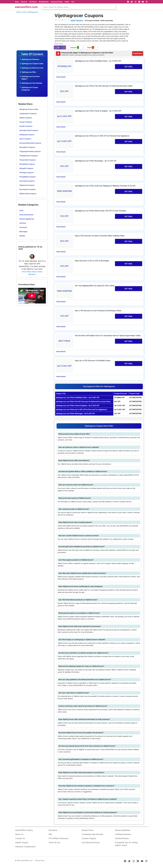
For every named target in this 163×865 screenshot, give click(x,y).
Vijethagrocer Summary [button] (30, 59)
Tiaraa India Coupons (27, 160)
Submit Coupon (21, 842)
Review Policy (87, 830)
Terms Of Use (54, 842)
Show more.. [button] (59, 44)
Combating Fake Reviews (92, 834)
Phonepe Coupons (26, 172)
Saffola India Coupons (27, 194)
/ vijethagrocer (32, 12)
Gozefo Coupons (25, 126)
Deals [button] (90, 47)
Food (21, 210)
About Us (24, 2)
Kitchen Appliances (26, 219)
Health (67, 2)
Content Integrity (89, 838)
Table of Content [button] (32, 54)
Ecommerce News (57, 2)
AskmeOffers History (24, 830)
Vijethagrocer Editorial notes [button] (32, 68)
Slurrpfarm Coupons (27, 147)
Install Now (137, 53)
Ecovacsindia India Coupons (30, 143)
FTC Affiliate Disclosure (58, 838)
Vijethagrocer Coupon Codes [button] (32, 63)
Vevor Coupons (25, 139)
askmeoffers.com (26, 7)
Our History (33, 2)
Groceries (23, 227)
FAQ (50, 834)
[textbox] (79, 7)
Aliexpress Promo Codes (28, 109)
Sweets (22, 236)
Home (17, 2)
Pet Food (22, 223)
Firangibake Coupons (27, 177)
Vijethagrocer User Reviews (32, 83)
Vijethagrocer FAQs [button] (29, 72)
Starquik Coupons (26, 168)
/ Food (23, 12)
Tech (72, 2)
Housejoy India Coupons (28, 130)
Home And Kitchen (26, 215)
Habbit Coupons (25, 118)
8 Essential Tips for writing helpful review (126, 843)
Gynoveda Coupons (27, 181)
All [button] (59, 47)
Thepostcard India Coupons (30, 151)
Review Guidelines (122, 830)
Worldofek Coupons (27, 164)
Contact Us (20, 838)
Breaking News (44, 2)
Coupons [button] (74, 47)
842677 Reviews (77, 20)
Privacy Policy (39, 860)
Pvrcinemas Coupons (27, 189)
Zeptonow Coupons (27, 185)
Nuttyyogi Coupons (26, 134)
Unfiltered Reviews (123, 834)
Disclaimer (53, 830)
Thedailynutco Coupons (28, 156)
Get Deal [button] (129, 67)
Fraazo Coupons (25, 122)
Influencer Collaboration (25, 846)
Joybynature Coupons (27, 113)
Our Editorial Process (91, 842)
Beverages (23, 231)
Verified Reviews (122, 838)
